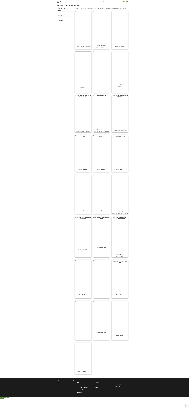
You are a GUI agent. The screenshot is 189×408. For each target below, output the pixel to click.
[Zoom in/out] (1, 397)
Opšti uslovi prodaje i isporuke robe (82, 385)
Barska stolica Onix (120, 169)
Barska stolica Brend (83, 294)
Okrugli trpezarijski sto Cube (83, 371)
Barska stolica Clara (101, 129)
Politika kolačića (79, 392)
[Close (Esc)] (8, 397)
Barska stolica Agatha (101, 45)
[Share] (5, 397)
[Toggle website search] (119, 2)
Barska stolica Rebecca (120, 46)
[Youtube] (121, 389)
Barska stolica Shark (119, 128)
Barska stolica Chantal (83, 129)
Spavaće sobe (60, 15)
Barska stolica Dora (101, 332)
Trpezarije (97, 384)
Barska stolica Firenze (83, 338)
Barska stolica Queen (83, 247)
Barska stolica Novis (101, 297)
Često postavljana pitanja (81, 389)
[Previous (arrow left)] (1, 398)
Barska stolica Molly (83, 169)
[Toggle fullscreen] (3, 397)
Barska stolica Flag (120, 294)
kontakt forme (122, 383)
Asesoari (59, 10)
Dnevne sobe (97, 382)
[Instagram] (118, 389)
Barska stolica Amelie (83, 86)
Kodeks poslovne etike (80, 384)
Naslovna (114, 5)
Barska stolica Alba (120, 84)
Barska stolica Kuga (120, 211)
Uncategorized (60, 20)
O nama (78, 382)
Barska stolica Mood (101, 247)
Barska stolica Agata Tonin (83, 44)
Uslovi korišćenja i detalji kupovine (82, 387)
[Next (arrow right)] (3, 398)
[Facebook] (115, 389)
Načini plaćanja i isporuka (81, 390)
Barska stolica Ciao (120, 335)
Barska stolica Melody (101, 169)
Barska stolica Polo (120, 254)
